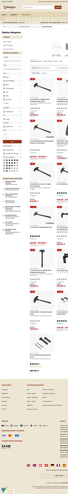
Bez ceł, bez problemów (11, 197)
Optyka (44, 397)
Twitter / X (45, 425)
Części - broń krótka (32, 397)
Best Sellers (5, 393)
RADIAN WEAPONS (34, 97)
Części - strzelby (31, 401)
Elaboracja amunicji (32, 409)
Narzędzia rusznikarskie (49, 393)
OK (12, 141)
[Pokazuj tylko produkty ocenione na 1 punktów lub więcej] (12, 171)
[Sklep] (4, 26)
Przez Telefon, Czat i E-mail (12, 190)
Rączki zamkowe (33, 116)
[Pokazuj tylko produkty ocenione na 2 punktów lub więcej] (12, 168)
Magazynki (30, 405)
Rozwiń (7, 103)
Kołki (31, 372)
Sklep (4, 15)
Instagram (15, 425)
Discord (6, 425)
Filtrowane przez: (36, 67)
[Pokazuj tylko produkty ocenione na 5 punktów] (12, 160)
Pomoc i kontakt (8, 1)
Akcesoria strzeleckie (48, 389)
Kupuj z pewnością (10, 202)
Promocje (4, 405)
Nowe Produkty (6, 397)
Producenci (26, 15)
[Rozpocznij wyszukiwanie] (58, 7)
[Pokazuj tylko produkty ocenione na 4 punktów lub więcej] (12, 163)
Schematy (13, 15)
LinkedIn (35, 425)
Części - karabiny (31, 393)
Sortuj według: (36, 73)
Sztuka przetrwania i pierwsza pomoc (52, 405)
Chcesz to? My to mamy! (11, 184)
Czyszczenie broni (47, 401)
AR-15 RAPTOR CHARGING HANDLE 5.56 (41, 227)
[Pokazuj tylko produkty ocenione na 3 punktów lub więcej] (12, 165)
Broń (28, 389)
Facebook (25, 425)
